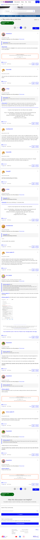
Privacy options (14, 529)
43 (3, 425)
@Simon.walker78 (6, 284)
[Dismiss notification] (22, 5)
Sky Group (13, 533)
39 (3, 269)
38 (3, 246)
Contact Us (26, 532)
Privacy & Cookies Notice (15, 531)
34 (3, 146)
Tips (26, 1)
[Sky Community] (8, 2)
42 (3, 406)
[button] (37, 33)
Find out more (21, 39)
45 (3, 484)
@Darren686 (5, 97)
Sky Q (20, 7)
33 (3, 123)
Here (36, 331)
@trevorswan (5, 42)
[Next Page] (25, 28)
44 (3, 454)
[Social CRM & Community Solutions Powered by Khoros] (35, 537)
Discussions (17, 1)
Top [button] (37, 529)
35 (3, 165)
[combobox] (23, 11)
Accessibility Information (24, 531)
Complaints (13, 532)
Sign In (37, 1)
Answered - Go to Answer (7, 23)
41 (3, 370)
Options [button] (35, 19)
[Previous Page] (15, 28)
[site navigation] (1, 2)
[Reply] (37, 64)
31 (3, 63)
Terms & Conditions (25, 529)
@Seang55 (5, 198)
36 (3, 183)
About (29, 1)
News (22, 1)
